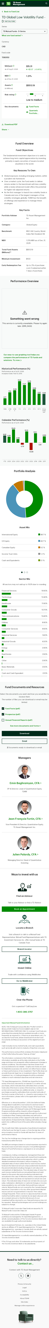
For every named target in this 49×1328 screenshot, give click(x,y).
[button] (13, 66)
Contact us (25, 1263)
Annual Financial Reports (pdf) (18, 720)
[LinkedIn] (28, 1275)
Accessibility (24, 1295)
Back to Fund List (11, 12)
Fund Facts (34, 107)
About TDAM (24, 1298)
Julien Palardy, (24, 854)
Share (4, 130)
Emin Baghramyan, (24, 783)
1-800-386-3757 (24, 1012)
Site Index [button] (24, 1302)
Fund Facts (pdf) (12, 709)
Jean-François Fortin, (24, 819)
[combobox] (24, 31)
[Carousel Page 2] (24, 572)
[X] (21, 1275)
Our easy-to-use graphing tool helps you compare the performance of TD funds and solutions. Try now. (23, 357)
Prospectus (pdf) (12, 714)
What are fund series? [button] (11, 36)
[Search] (45, 3)
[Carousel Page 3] (27, 572)
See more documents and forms (24, 726)
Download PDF (11, 124)
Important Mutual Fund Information (16, 1023)
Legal (24, 1287)
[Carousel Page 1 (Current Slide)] (22, 572)
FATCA (24, 1291)
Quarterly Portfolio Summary (33, 112)
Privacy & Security (24, 1284)
